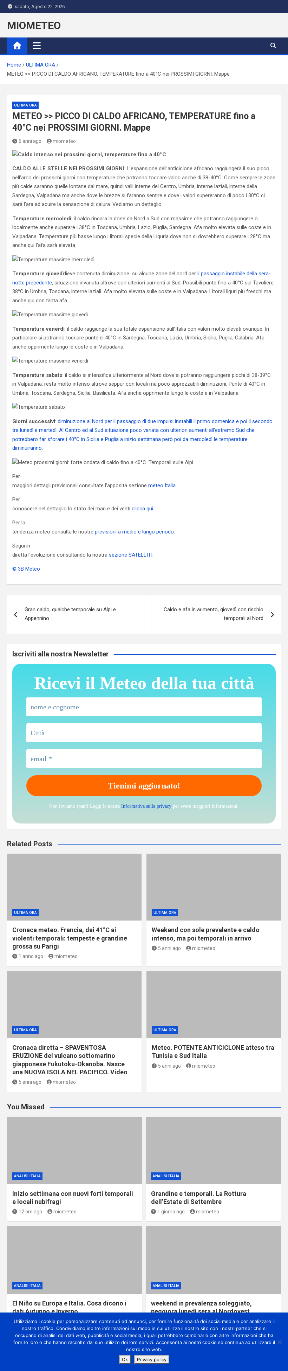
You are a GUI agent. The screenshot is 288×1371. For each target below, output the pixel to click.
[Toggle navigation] (36, 45)
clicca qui (142, 508)
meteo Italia (162, 485)
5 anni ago (169, 948)
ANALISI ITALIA (27, 1176)
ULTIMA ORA (25, 105)
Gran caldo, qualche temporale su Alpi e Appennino (70, 614)
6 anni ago (30, 141)
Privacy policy (151, 1359)
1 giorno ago (171, 1211)
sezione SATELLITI (130, 555)
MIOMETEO (34, 25)
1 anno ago (31, 956)
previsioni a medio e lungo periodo (134, 532)
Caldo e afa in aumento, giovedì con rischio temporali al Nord (213, 614)
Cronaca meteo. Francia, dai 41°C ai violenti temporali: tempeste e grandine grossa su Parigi (69, 938)
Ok (125, 1359)
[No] (279, 1341)
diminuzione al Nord (81, 421)
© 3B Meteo (26, 569)
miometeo (64, 141)
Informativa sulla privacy (146, 806)
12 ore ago (30, 1211)
